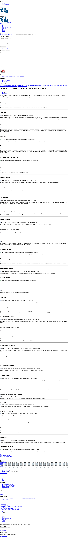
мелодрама (5, 86)
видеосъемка (40, 491)
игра (3, 492)
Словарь (3, 26)
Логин (3, 3)
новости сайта (16, 492)
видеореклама (36, 491)
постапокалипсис (35, 492)
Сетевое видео (44, 85)
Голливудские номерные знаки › (23, 468)
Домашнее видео (20, 85)
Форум (3, 480)
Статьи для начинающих (6, 27)
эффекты (41, 493)
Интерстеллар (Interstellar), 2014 (6, 500)
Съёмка (3, 29)
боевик (55, 85)
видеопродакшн (25, 491)
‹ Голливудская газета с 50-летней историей (7, 468)
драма (66, 85)
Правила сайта (4, 81)
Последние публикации (6, 80)
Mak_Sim (11, 36)
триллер (15, 86)
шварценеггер (37, 493)
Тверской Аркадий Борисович (6, 499)
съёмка (15, 493)
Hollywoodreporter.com (8, 456)
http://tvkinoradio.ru (5, 455)
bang (2, 491)
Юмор (3, 478)
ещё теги (1, 494)
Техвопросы (49, 85)
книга (7, 492)
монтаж (9, 492)
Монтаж (3, 30)
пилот (27, 492)
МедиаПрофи (7, 491)
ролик (57, 492)
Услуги (3, 25)
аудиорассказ (15, 491)
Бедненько (2, 463)
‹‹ (2, 511)
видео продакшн (30, 491)
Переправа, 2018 (3, 507)
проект (39, 492)
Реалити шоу (33, 85)
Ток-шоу (52, 85)
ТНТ (12, 491)
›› (2, 513)
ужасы (18, 86)
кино (5, 492)
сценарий (12, 493)
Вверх (1, 459)
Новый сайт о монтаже (4, 505)
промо (41, 492)
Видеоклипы (7, 85)
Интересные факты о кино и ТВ (9, 34)
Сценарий (4, 28)
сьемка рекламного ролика (21, 493)
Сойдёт (1, 465)
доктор (55, 491)
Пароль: (2, 44)
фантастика (22, 86)
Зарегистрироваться (5, 4)
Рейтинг (23, 498)
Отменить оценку (3, 462)
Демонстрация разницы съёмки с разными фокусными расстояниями (12, 76)
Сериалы (39, 85)
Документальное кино (14, 85)
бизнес (18, 491)
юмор (44, 493)
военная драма (59, 85)
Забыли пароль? (5, 48)
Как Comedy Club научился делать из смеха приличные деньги (11, 506)
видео (21, 491)
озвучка (24, 492)
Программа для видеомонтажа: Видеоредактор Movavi (10, 509)
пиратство (29, 492)
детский (63, 85)
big (3, 491)
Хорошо (1, 466)
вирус (48, 491)
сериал (59, 492)
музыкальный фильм (10, 86)
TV (0, 85)
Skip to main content (3, 0)
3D (0, 491)
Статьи (3, 479)
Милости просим (3, 504)
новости (12, 492)
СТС (10, 491)
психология (45, 492)
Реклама (3, 31)
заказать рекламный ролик (61, 491)
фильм (33, 493)
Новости (29, 85)
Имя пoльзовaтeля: (3, 43)
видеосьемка (45, 491)
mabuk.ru (1, 14)
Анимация (3, 85)
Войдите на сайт (5, 471)
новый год (21, 492)
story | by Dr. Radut (3, 536)
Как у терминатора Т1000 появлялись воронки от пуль (10, 508)
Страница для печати (6, 470)
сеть (61, 492)
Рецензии (4, 477)
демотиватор (52, 491)
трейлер (27, 493)
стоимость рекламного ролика (5, 493)
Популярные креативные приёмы (8, 486)
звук (66, 491)
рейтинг (48, 492)
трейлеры (30, 493)
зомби (1, 492)
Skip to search (9, 0)
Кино (27, 85)
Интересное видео (5, 487)
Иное (24, 85)
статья (63, 492)
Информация (4, 93)
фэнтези (25, 86)
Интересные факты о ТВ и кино (7, 484)
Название (11, 498)
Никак (1, 464)
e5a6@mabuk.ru (3, 530)
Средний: (2, 461)
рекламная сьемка (53, 492)
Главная (1, 34)
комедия (1, 86)
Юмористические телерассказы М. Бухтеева (9, 485)
